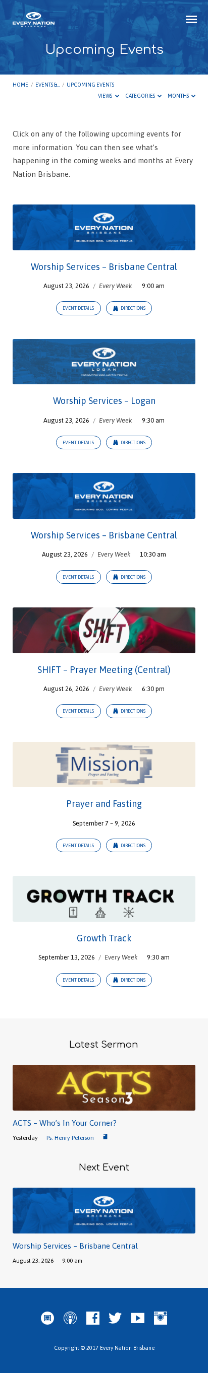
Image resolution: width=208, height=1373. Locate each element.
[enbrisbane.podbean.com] (47, 1318)
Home (20, 85)
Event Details (78, 308)
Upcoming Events (90, 85)
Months (179, 96)
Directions (132, 308)
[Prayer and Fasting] (104, 781)
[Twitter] (115, 1318)
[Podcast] (70, 1318)
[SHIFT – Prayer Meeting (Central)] (104, 647)
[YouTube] (137, 1318)
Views (105, 96)
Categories (140, 96)
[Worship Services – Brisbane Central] (104, 244)
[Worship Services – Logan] (104, 378)
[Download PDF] (105, 1137)
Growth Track (104, 938)
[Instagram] (160, 1318)
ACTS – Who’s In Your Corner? (65, 1123)
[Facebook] (92, 1318)
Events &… (47, 85)
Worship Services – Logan (104, 400)
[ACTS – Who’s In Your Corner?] (104, 1105)
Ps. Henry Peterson (70, 1137)
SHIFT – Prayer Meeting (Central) (104, 669)
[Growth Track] (104, 915)
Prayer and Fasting (104, 803)
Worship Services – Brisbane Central (104, 266)
